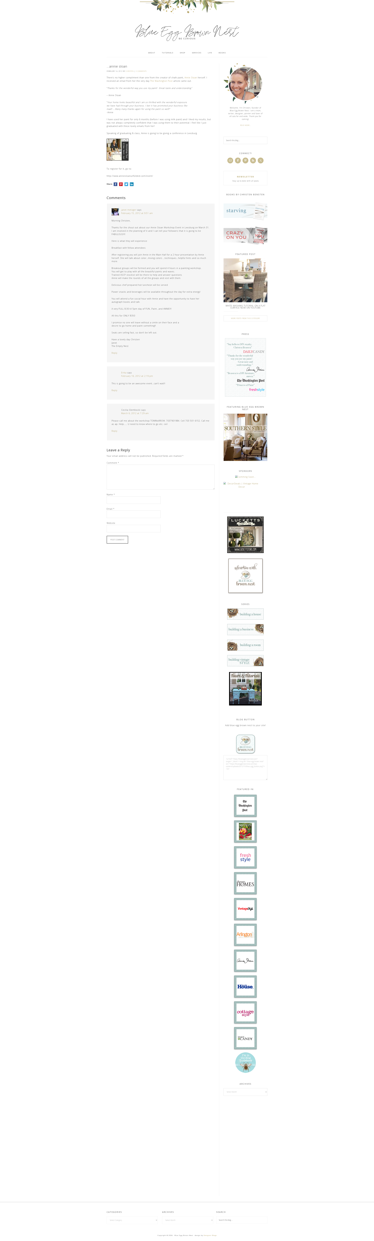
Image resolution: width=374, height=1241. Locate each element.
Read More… (245, 125)
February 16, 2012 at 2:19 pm (137, 376)
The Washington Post (161, 81)
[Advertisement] (245, 1145)
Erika (124, 372)
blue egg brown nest (187, 32)
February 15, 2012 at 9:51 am (137, 213)
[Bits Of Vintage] (245, 476)
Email (110, 508)
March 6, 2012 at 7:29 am (135, 413)
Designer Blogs (210, 1235)
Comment (113, 462)
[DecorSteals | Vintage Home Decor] (242, 486)
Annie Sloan (191, 77)
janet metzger (128, 209)
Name (111, 494)
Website (111, 523)
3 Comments (141, 71)
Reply (114, 353)
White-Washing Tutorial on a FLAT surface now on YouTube (245, 307)
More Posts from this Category (245, 318)
